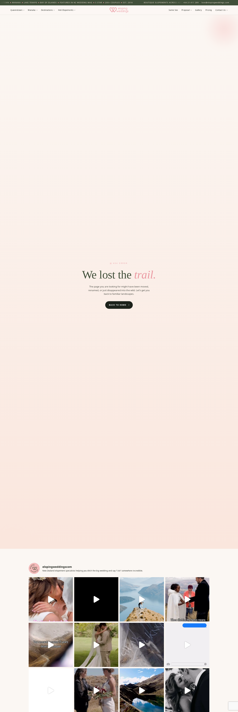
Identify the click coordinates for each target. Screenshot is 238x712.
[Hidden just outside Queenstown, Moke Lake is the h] (51, 599)
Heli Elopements (65, 10)
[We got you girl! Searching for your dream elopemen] (187, 645)
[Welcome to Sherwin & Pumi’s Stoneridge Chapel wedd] (96, 599)
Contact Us (220, 10)
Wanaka (31, 10)
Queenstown (16, 10)
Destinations (47, 10)
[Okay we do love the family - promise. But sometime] (187, 599)
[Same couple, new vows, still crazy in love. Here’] (51, 645)
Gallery (198, 10)
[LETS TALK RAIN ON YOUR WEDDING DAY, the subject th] (96, 645)
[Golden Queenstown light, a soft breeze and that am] (142, 645)
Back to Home (117, 305)
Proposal (186, 10)
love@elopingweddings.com (215, 2)
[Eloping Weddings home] (119, 10)
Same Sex (173, 10)
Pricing (208, 10)
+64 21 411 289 (191, 2)
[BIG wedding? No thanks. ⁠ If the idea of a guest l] (142, 599)
